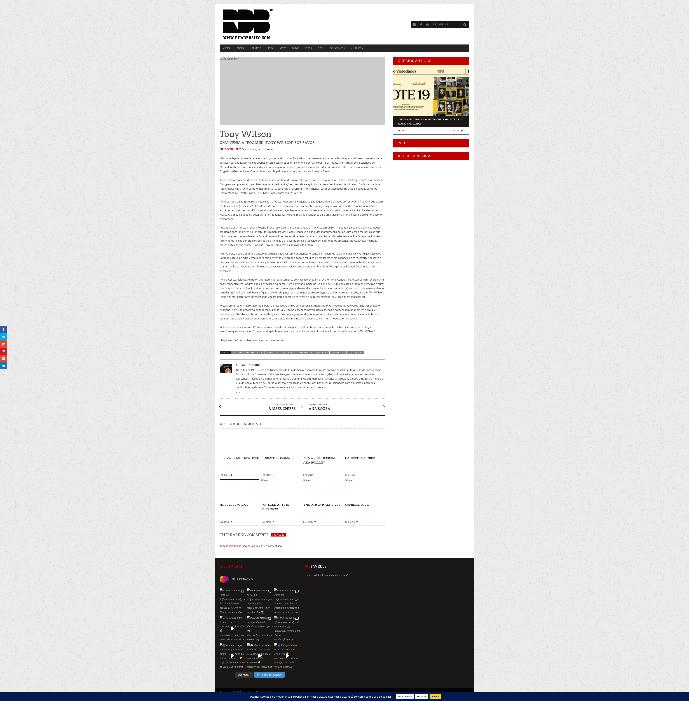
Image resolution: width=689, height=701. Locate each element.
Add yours (278, 535)
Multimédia (357, 48)
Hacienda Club (254, 352)
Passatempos (337, 48)
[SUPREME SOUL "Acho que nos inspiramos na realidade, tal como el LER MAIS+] (365, 481)
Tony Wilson (355, 352)
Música (226, 48)
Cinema (240, 48)
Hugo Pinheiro (232, 149)
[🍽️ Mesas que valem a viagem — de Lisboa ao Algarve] (260, 656)
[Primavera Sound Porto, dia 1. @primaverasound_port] (287, 601)
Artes (283, 48)
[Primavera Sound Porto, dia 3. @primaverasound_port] (232, 601)
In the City (272, 352)
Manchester (305, 352)
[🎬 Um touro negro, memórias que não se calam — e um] (232, 656)
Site (238, 392)
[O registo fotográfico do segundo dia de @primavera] (260, 628)
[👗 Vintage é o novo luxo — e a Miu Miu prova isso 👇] (287, 656)
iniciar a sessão (238, 546)
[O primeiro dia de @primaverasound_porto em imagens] (287, 628)
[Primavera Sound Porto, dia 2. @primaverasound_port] (260, 601)
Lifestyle (255, 48)
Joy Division (288, 352)
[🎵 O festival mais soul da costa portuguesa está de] (232, 628)
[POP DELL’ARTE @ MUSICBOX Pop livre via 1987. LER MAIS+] (281, 481)
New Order (321, 352)
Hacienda (238, 352)
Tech (321, 48)
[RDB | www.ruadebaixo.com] (257, 24)
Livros (295, 48)
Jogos (308, 48)
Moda (270, 48)
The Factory (338, 352)
